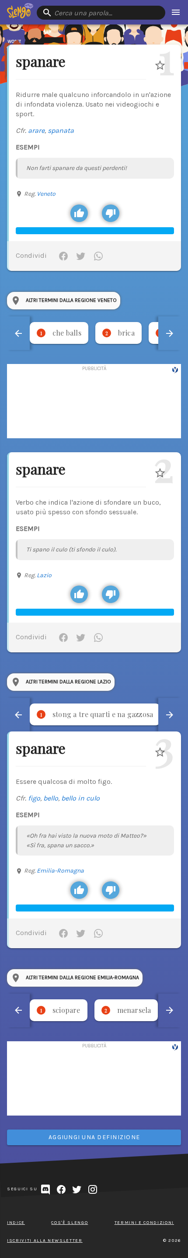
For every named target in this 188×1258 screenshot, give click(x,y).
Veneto (46, 194)
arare (36, 130)
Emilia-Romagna (60, 870)
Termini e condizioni (144, 1222)
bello (50, 798)
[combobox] (101, 13)
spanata (61, 130)
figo (34, 798)
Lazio (44, 575)
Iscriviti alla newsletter (45, 1240)
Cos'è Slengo (69, 1222)
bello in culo (80, 798)
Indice (16, 1222)
